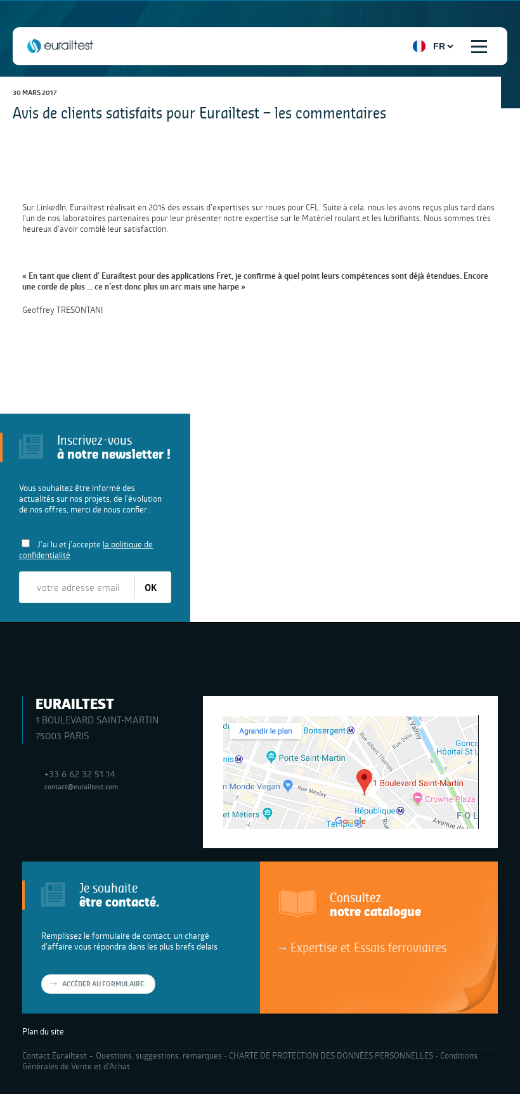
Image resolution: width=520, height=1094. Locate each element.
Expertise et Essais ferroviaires (368, 947)
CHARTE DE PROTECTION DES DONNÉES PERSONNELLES (331, 1055)
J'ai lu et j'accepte (86, 549)
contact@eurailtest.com (81, 786)
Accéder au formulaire (103, 984)
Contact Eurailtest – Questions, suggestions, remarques (122, 1055)
